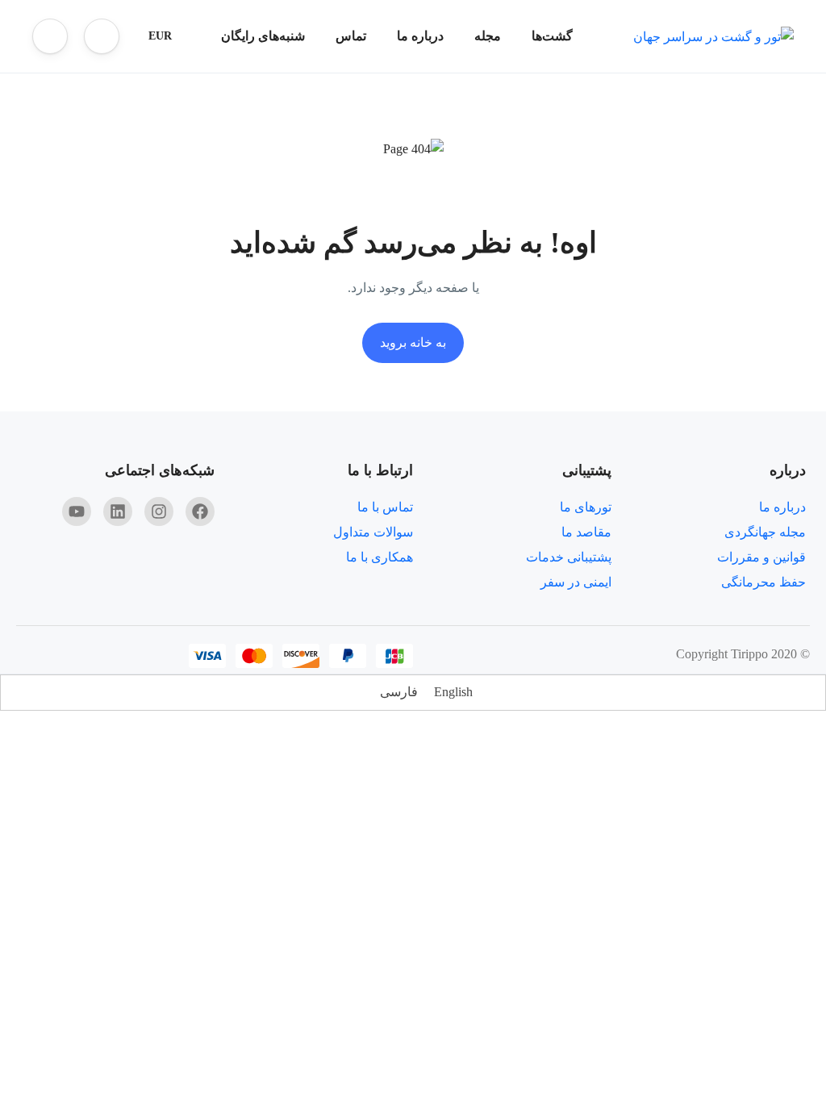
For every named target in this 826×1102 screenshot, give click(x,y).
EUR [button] (160, 36)
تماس (351, 36)
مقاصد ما (586, 532)
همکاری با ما (379, 557)
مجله (487, 36)
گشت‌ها (552, 36)
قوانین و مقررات (761, 557)
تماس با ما (385, 507)
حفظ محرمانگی (763, 582)
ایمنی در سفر (575, 582)
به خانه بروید (413, 342)
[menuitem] (453, 692)
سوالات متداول (373, 532)
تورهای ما (585, 507)
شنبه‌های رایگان (263, 36)
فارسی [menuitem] (399, 692)
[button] (101, 36)
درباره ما (420, 36)
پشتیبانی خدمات (568, 557)
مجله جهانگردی (765, 532)
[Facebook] (200, 511)
